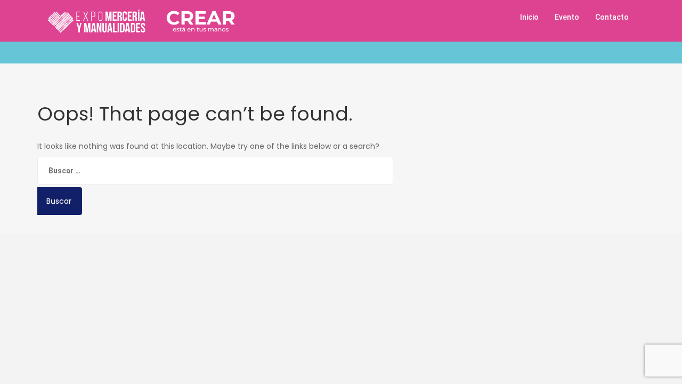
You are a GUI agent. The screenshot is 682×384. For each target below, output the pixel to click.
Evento (567, 17)
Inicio (529, 17)
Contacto (612, 17)
